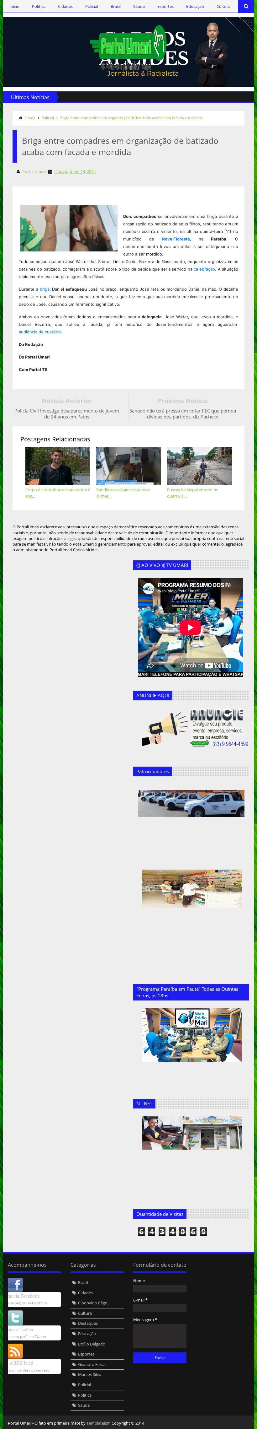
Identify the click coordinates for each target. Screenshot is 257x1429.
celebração (204, 269)
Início (14, 6)
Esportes (165, 6)
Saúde (139, 6)
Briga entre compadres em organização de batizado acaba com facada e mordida (131, 118)
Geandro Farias (92, 1364)
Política (38, 6)
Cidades (65, 6)
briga (45, 289)
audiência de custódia (40, 331)
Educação (195, 6)
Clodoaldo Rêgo (93, 1303)
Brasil (116, 6)
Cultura (223, 6)
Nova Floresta (176, 238)
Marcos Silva (89, 1374)
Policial (91, 6)
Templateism (99, 1423)
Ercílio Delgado (91, 1344)
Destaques (88, 1323)
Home (30, 118)
